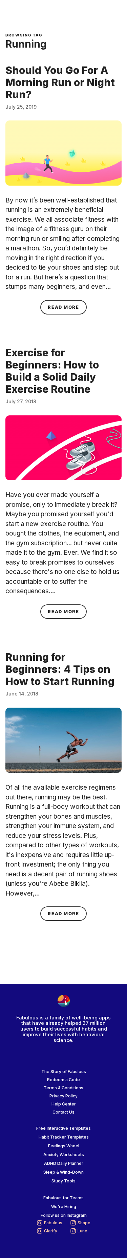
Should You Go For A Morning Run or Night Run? (60, 82)
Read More (67, 307)
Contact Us (63, 1112)
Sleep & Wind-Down (63, 1172)
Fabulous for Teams (63, 1197)
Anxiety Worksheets (63, 1154)
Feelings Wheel (63, 1145)
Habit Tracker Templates (64, 1137)
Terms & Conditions (63, 1087)
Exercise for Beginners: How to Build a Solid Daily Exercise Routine (52, 371)
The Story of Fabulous (63, 1071)
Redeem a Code (63, 1079)
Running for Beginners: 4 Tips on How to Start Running (59, 669)
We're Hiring (63, 1206)
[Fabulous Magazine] (32, 14)
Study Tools (63, 1180)
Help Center (63, 1103)
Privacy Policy (63, 1095)
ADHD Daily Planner (63, 1163)
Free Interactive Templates (63, 1128)
